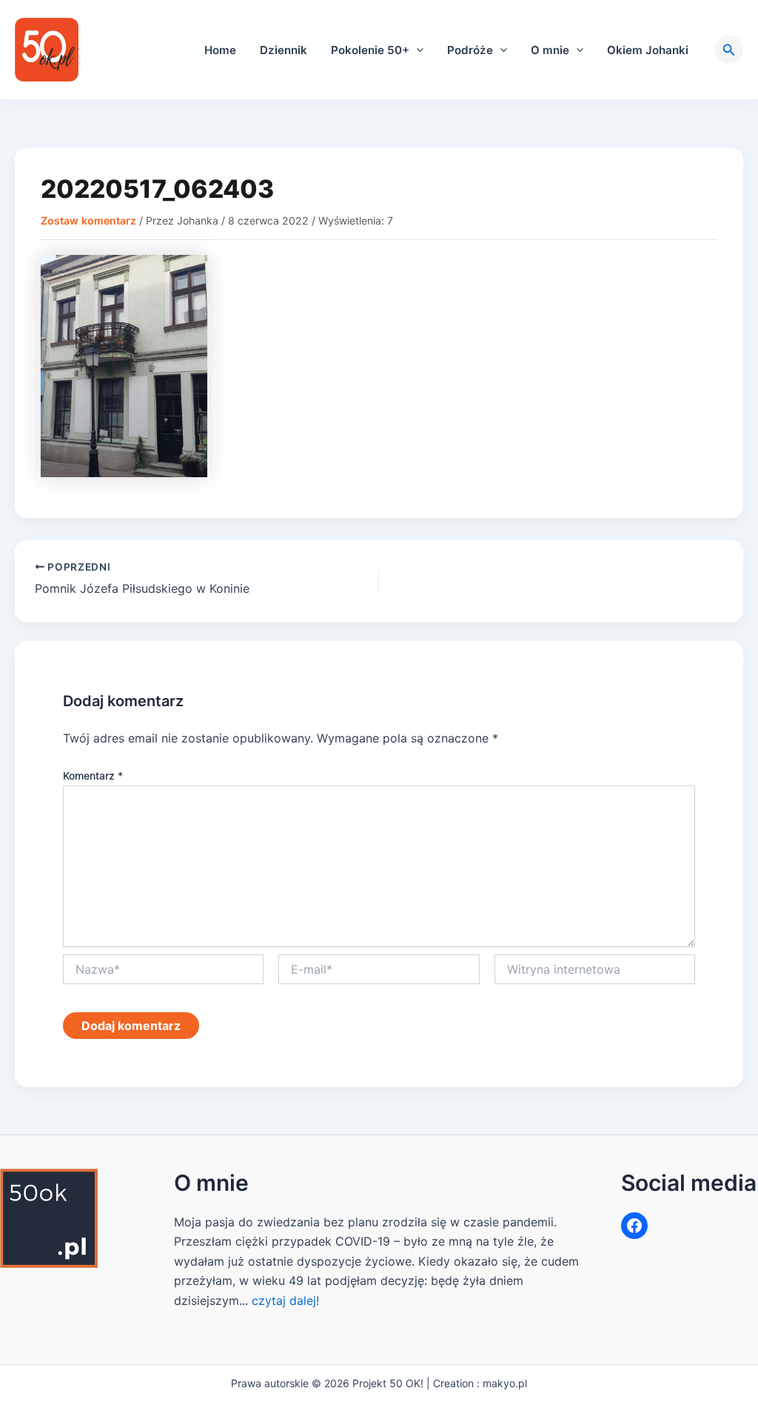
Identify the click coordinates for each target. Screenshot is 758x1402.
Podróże (470, 50)
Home (220, 50)
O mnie (550, 50)
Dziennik (283, 50)
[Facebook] (634, 1225)
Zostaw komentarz (88, 220)
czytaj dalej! (285, 1300)
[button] (416, 50)
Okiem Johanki (647, 50)
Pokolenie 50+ (370, 50)
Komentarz (93, 775)
